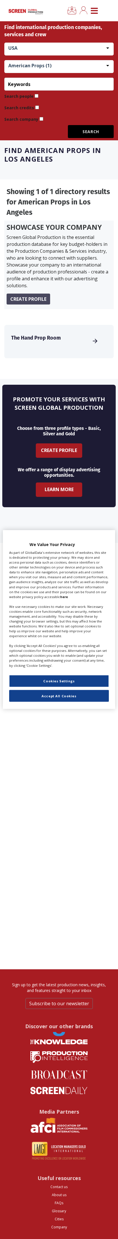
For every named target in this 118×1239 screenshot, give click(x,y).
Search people (19, 96)
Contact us (59, 1186)
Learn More (59, 489)
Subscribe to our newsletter (59, 1003)
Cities (59, 1219)
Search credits (19, 107)
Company (59, 1227)
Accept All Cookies (59, 696)
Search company (21, 119)
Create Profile (59, 450)
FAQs (59, 1202)
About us (59, 1194)
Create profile (28, 299)
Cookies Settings (58, 681)
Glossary (59, 1211)
